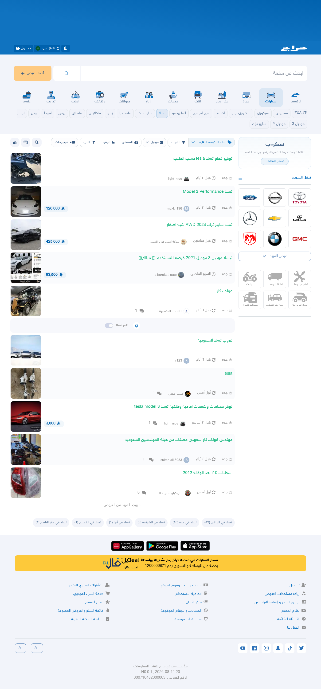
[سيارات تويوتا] (299, 197)
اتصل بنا (293, 628)
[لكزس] (299, 218)
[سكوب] (25, 142)
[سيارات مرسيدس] (250, 218)
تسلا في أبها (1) (119, 523)
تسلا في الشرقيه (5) (151, 523)
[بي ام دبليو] (274, 239)
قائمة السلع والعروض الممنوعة (80, 611)
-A (20, 648)
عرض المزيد (278, 256)
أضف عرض (35, 73)
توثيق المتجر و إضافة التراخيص (277, 602)
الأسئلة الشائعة (288, 619)
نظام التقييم (94, 602)
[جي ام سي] (299, 239)
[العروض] (14, 142)
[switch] (109, 325)
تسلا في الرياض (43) (218, 523)
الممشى (127, 142)
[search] (66, 73)
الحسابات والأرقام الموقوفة (181, 611)
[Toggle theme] (65, 48)
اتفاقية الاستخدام (189, 594)
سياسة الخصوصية (188, 619)
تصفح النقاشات (275, 161)
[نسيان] (274, 197)
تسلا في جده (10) (184, 523)
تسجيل (295, 585)
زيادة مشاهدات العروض (282, 594)
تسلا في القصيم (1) (87, 523)
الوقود (106, 142)
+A (37, 648)
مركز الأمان (194, 602)
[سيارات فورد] (250, 197)
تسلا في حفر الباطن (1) (51, 523)
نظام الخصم (291, 611)
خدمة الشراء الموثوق (88, 594)
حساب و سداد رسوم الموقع (181, 585)
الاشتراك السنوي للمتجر (86, 585)
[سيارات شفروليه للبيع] (274, 218)
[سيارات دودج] (250, 239)
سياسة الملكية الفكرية (87, 619)
